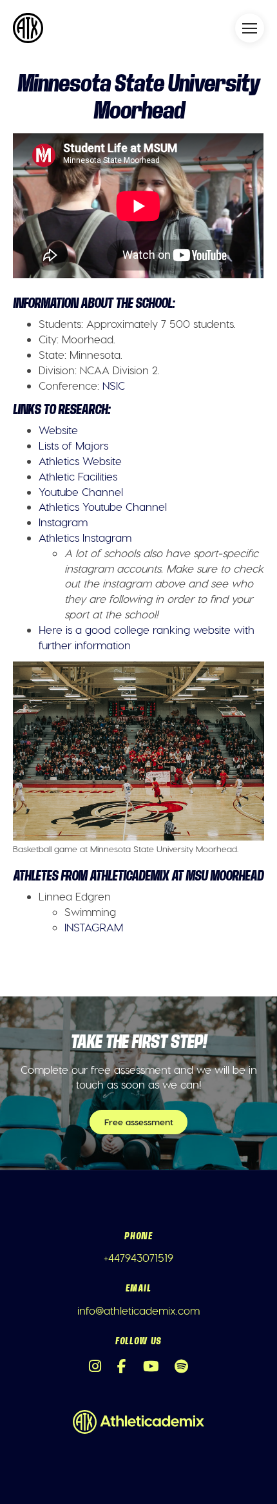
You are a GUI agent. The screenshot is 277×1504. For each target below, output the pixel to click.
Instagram (63, 521)
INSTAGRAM (93, 926)
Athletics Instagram (85, 537)
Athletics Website (80, 460)
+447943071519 (138, 1257)
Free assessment (138, 1121)
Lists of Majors (73, 445)
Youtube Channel (81, 491)
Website (58, 429)
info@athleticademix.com (138, 1310)
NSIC (113, 385)
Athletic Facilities (78, 476)
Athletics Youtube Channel (103, 506)
